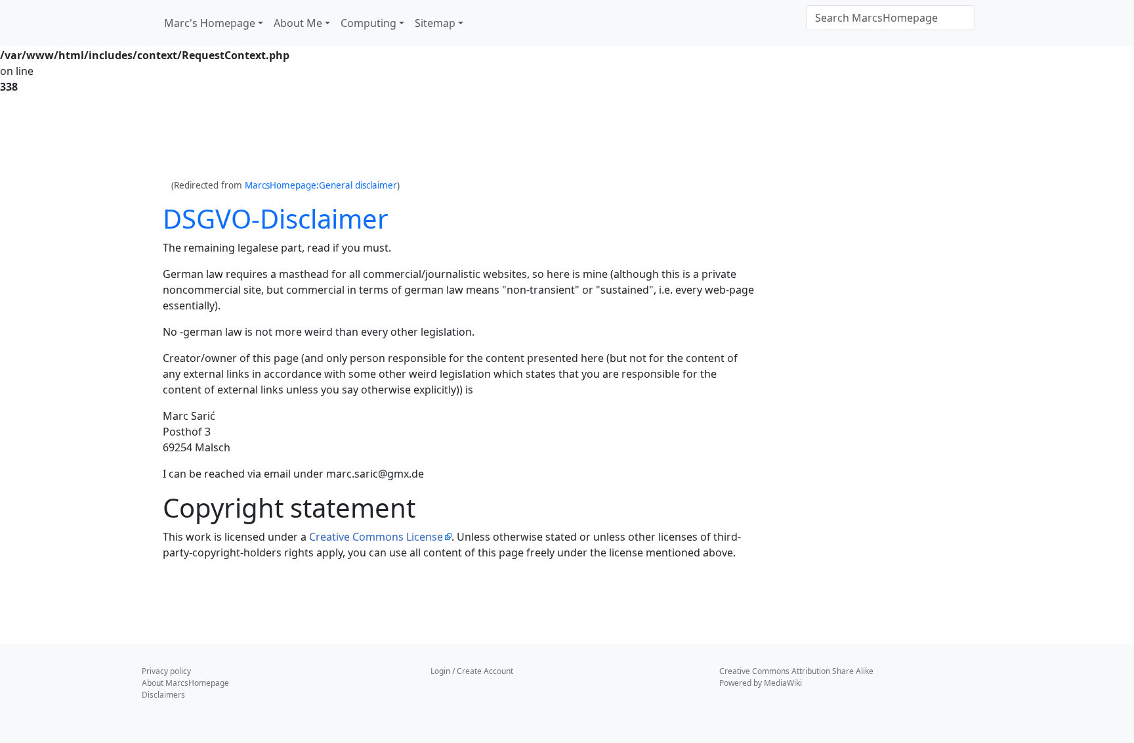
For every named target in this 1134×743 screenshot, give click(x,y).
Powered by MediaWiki (760, 682)
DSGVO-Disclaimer (275, 218)
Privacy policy (166, 671)
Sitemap (435, 23)
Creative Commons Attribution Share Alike (796, 671)
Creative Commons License (376, 536)
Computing (368, 23)
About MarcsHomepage (185, 682)
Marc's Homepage (209, 23)
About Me (298, 23)
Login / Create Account (471, 671)
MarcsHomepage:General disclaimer (321, 185)
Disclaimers (163, 694)
